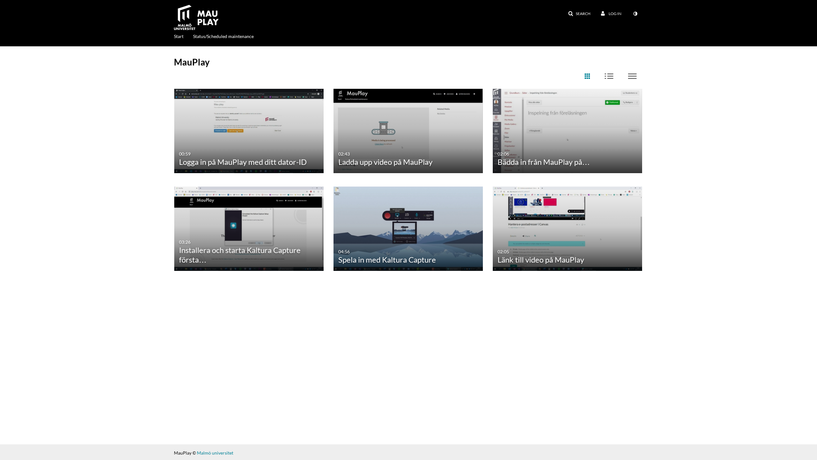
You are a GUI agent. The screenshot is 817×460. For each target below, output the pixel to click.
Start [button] (179, 36)
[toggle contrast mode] (635, 13)
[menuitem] (183, 36)
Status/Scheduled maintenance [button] (223, 36)
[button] (579, 13)
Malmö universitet (215, 453)
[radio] (587, 76)
